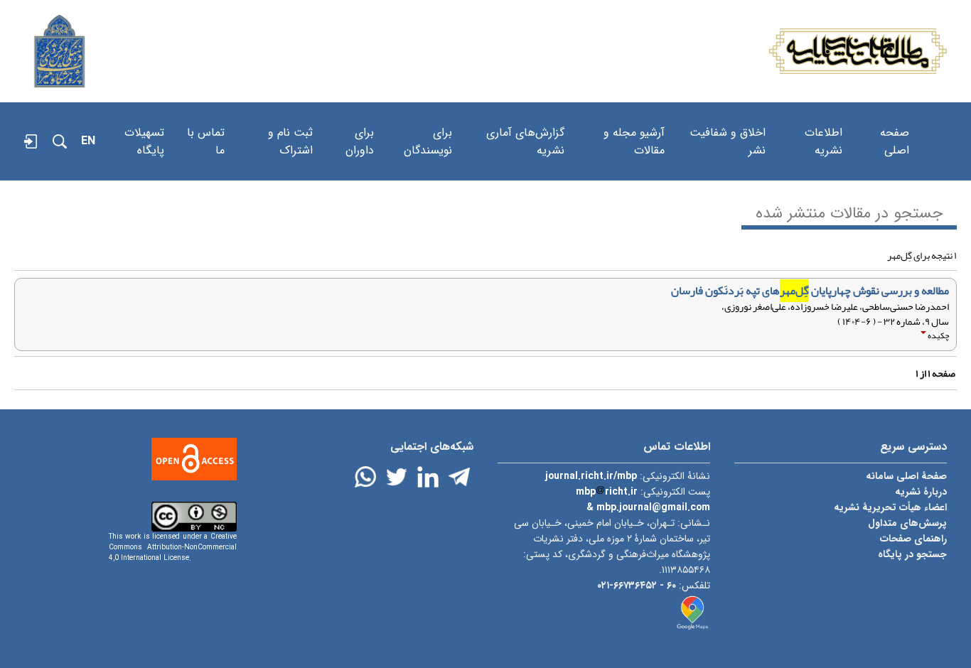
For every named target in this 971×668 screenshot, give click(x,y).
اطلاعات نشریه (823, 126)
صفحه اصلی (894, 126)
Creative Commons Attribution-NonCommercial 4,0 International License (173, 548)
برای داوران (359, 126)
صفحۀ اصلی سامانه (906, 476)
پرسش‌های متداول (907, 523)
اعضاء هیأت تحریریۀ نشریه (890, 507)
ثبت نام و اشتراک (290, 126)
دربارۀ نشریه (921, 492)
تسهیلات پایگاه (144, 126)
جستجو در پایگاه (912, 554)
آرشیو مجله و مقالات (634, 126)
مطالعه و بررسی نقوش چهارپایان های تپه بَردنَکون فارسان (810, 290)
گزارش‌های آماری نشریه (525, 126)
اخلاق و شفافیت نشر (728, 126)
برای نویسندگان (428, 126)
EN (88, 141)
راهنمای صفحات (913, 538)
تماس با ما (206, 126)
